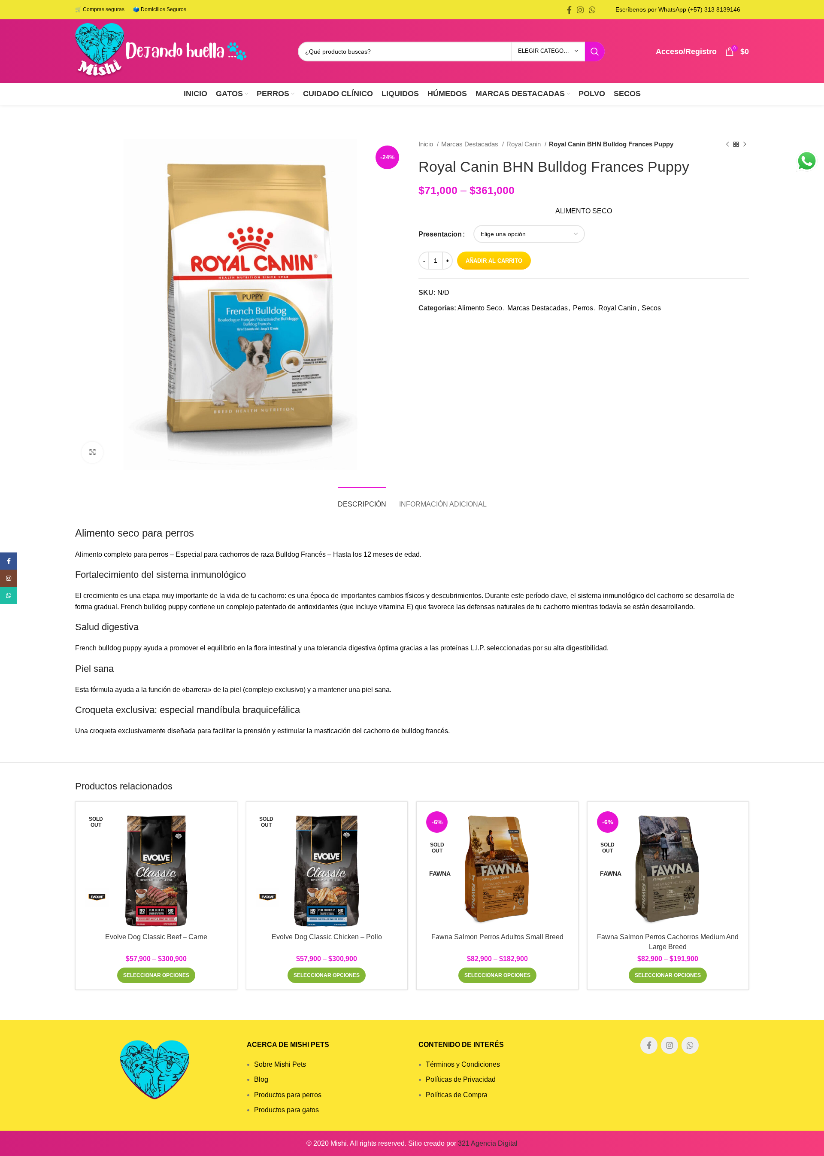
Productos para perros (287, 1094)
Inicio (426, 144)
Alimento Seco (479, 308)
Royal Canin (524, 144)
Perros (583, 308)
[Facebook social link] (569, 9)
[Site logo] (161, 51)
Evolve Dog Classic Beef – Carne (156, 937)
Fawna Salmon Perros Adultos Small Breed (497, 937)
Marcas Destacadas (470, 144)
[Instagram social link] (580, 9)
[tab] (362, 500)
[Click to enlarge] (92, 452)
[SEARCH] (595, 51)
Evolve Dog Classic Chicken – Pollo (327, 937)
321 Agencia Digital (488, 1143)
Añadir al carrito (494, 261)
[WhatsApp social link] (592, 9)
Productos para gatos (286, 1110)
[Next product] (744, 144)
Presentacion (440, 234)
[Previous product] (727, 144)
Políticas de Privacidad (461, 1079)
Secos (651, 308)
